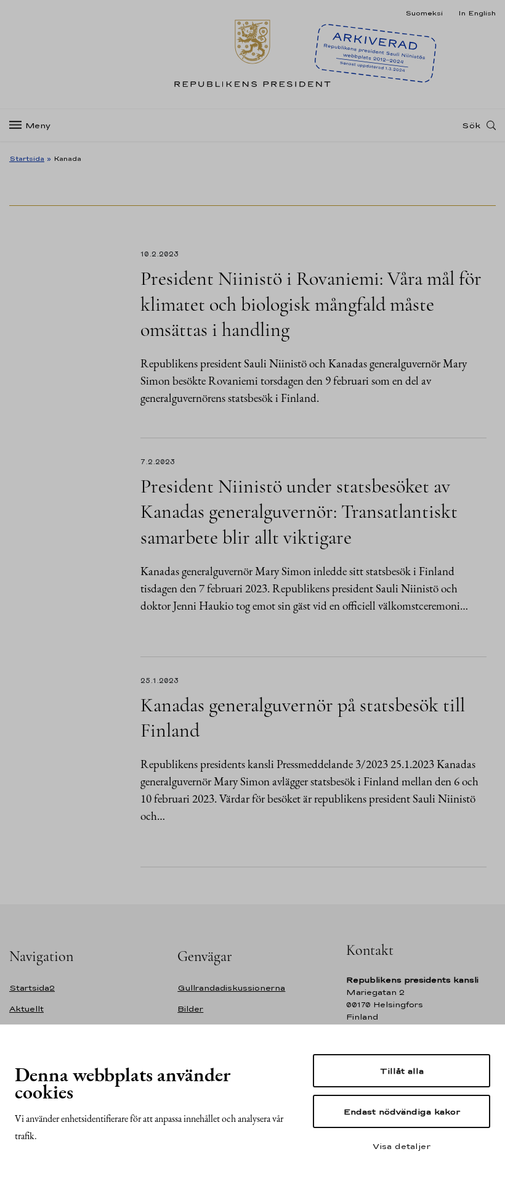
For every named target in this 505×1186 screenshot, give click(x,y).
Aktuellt (26, 1009)
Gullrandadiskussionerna (231, 988)
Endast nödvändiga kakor (402, 1111)
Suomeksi (424, 13)
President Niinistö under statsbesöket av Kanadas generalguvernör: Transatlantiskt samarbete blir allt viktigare (299, 511)
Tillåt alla (402, 1070)
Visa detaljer (401, 1145)
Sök (471, 125)
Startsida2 (32, 988)
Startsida (26, 158)
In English (477, 13)
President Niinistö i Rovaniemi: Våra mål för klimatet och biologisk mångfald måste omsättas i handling (311, 303)
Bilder (190, 1009)
